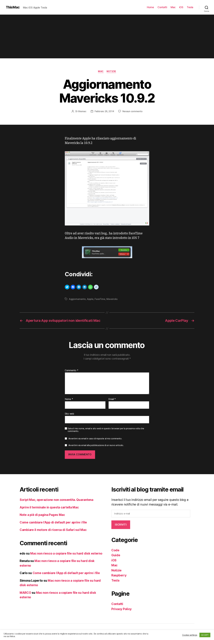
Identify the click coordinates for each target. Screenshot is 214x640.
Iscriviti (121, 524)
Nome (69, 399)
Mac (173, 7)
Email (112, 399)
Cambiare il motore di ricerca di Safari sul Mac (53, 530)
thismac (82, 111)
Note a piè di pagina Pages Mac (42, 515)
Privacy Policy (121, 609)
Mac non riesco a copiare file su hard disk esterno (66, 553)
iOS (181, 7)
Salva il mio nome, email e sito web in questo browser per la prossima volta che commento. (106, 430)
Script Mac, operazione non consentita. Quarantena (56, 500)
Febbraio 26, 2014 (104, 111)
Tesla (190, 7)
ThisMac (13, 7)
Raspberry (119, 575)
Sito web (69, 413)
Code (115, 550)
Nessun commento (132, 111)
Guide (115, 555)
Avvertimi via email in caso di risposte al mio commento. (95, 438)
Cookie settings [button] (189, 635)
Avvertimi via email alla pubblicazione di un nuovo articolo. (96, 445)
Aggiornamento (77, 299)
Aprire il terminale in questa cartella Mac (49, 507)
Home (150, 7)
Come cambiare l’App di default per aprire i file (53, 522)
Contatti (162, 7)
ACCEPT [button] (205, 635)
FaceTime (100, 299)
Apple (90, 299)
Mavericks (111, 299)
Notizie (111, 71)
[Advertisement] (107, 36)
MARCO (25, 592)
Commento (71, 370)
